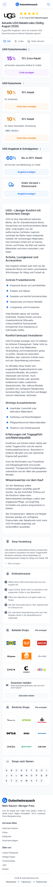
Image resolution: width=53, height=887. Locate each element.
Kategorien (6, 836)
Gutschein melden (26, 695)
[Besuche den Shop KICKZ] (26, 733)
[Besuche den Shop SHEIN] (11, 670)
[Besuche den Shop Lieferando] (26, 656)
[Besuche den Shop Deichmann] (26, 747)
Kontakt (5, 869)
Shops (4, 832)
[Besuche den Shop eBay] (42, 670)
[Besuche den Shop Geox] (42, 747)
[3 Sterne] (29, 13)
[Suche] (48, 4)
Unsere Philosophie (10, 853)
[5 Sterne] (37, 13)
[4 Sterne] (33, 13)
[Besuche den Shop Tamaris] (11, 720)
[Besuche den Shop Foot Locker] (42, 720)
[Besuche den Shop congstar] (26, 670)
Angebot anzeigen (27, 172)
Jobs (4, 865)
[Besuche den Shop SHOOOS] (11, 733)
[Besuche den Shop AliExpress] (11, 656)
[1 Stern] (21, 13)
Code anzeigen (26, 72)
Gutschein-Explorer (10, 828)
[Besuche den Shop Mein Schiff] (42, 656)
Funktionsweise (8, 861)
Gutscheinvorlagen (10, 840)
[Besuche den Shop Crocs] (26, 720)
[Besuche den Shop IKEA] (11, 643)
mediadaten (11, 882)
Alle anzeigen (41, 630)
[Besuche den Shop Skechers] (42, 733)
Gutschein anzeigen (26, 106)
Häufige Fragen (8, 857)
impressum (26, 882)
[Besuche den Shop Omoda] (11, 747)
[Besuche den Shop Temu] (26, 643)
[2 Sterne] (25, 13)
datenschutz (41, 882)
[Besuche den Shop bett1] (42, 643)
